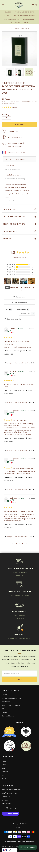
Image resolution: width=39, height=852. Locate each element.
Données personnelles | (24, 841)
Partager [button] (9, 363)
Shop (4, 765)
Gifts (3, 709)
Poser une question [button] (20, 302)
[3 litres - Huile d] (7, 281)
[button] (30, 363)
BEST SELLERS (15, 23)
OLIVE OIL (8, 12)
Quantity (5, 115)
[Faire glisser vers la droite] (34, 72)
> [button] (26, 543)
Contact (5, 772)
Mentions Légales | (11, 841)
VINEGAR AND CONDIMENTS (24, 12)
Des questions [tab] (21, 310)
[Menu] (3, 5)
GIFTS (26, 23)
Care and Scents (8, 716)
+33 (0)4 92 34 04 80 (19, 572)
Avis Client (5, 779)
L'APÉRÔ (7, 15)
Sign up (19, 679)
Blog (3, 775)
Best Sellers (6, 702)
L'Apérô (4, 712)
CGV (33, 841)
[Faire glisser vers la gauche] (4, 72)
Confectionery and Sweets (11, 698)
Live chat (19, 575)
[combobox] (9, 850)
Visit (3, 768)
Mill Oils (4, 695)
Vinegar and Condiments (11, 705)
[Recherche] (36, 5)
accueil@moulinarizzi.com (11, 790)
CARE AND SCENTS (29, 19)
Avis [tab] (6, 310)
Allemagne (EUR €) (18, 824)
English (10, 850)
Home (10, 28)
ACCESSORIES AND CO (11, 19)
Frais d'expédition (26, 102)
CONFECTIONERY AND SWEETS (24, 15)
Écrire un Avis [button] (20, 297)
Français (18, 827)
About (4, 761)
